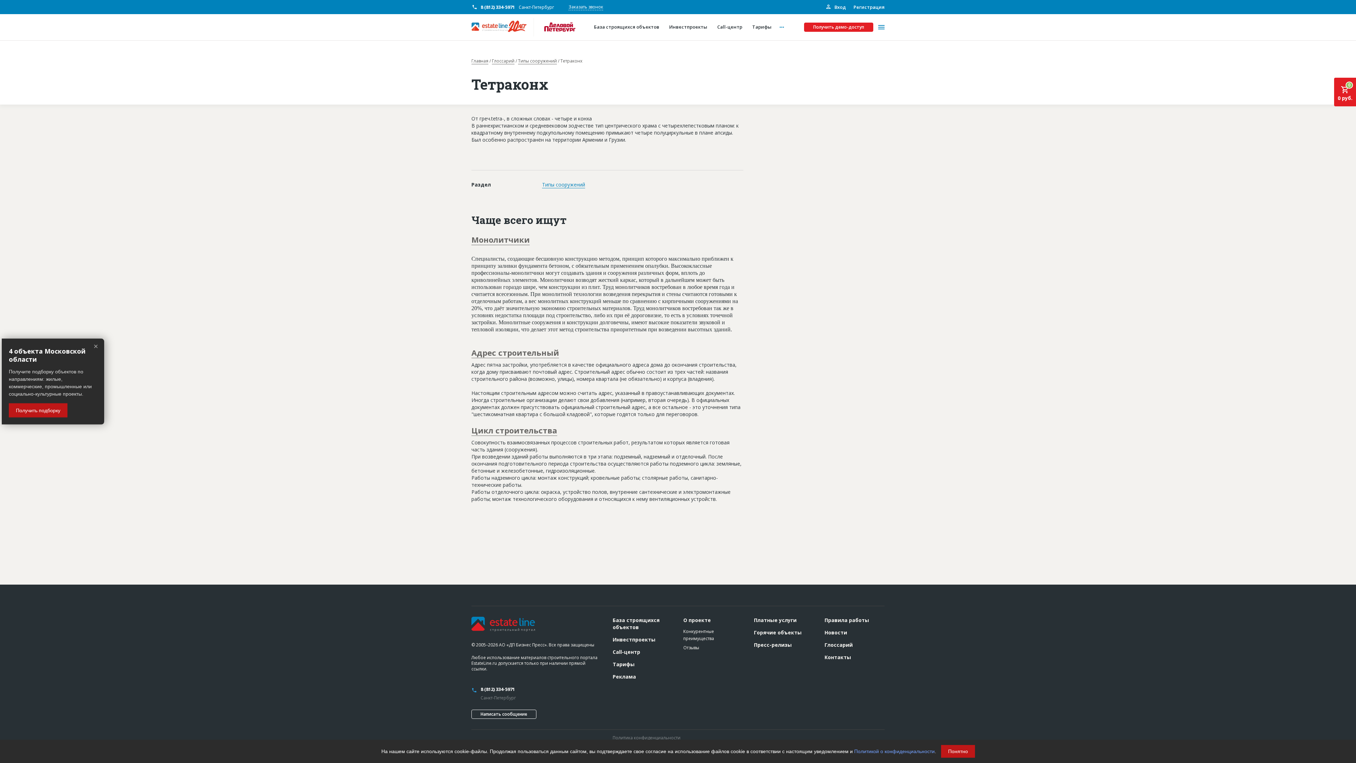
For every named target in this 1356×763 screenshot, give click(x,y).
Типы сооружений (537, 61)
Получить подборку (38, 410)
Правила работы (847, 620)
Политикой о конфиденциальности (894, 751)
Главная (479, 61)
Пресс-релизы (773, 644)
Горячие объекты (778, 632)
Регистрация (869, 7)
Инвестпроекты (634, 639)
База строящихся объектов (636, 624)
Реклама (624, 676)
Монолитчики (500, 239)
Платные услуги (775, 620)
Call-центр (626, 652)
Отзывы (691, 648)
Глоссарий (503, 61)
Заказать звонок (586, 7)
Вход (839, 7)
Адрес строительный (515, 352)
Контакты (838, 657)
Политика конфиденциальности (646, 738)
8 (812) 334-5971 (498, 7)
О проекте (697, 620)
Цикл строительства (514, 430)
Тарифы (624, 664)
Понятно (958, 751)
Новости (836, 632)
